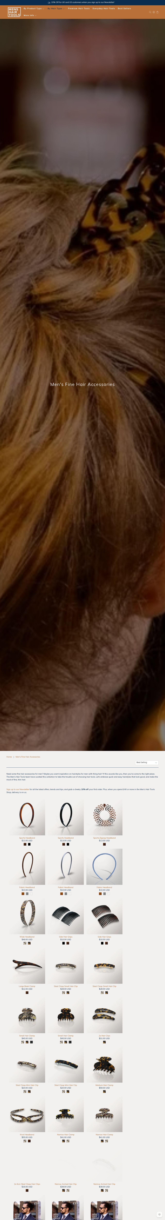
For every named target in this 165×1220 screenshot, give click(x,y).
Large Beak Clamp (27, 986)
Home (9, 757)
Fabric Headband (27, 888)
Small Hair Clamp (27, 1036)
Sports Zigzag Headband (104, 838)
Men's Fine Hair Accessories (28, 757)
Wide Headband (27, 937)
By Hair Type (55, 9)
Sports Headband (27, 838)
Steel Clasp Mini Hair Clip (27, 1085)
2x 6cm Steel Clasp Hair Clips (27, 1184)
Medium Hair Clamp (104, 1085)
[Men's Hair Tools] (14, 12)
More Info (29, 16)
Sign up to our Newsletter (17, 790)
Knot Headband (27, 1135)
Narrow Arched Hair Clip (66, 1184)
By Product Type (33, 9)
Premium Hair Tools (79, 9)
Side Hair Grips (65, 937)
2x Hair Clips (104, 1036)
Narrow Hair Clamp (65, 1135)
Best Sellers (124, 9)
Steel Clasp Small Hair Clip (66, 986)
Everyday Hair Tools (104, 9)
